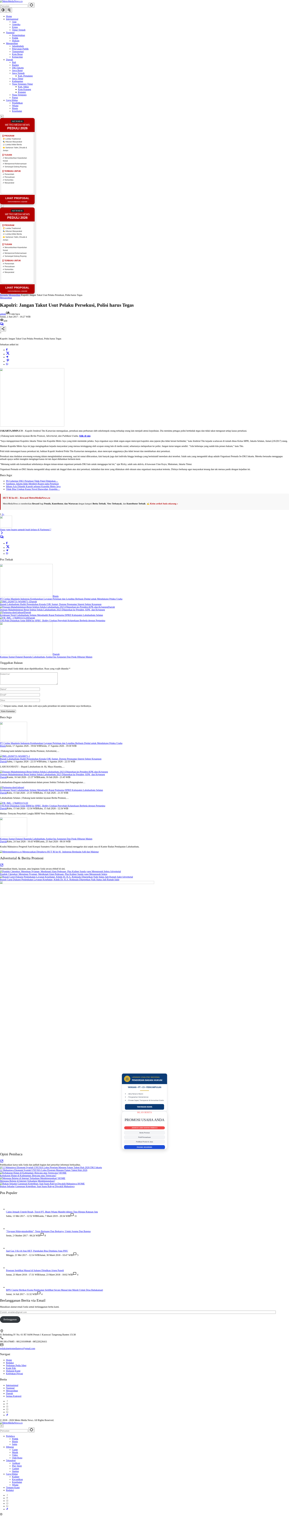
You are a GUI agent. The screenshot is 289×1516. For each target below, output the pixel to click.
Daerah (33, 601)
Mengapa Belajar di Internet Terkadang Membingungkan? (27, 1181)
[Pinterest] (7, 1404)
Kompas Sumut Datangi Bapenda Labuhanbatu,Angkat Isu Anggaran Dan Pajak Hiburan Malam (46, 657)
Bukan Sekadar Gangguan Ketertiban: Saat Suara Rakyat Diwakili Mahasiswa (37, 1186)
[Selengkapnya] (2, 866)
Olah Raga (17, 1457)
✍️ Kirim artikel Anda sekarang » (162, 504)
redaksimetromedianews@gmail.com (17, 1348)
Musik (15, 1452)
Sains (14, 1444)
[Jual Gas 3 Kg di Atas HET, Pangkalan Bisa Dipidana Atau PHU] (12, 1248)
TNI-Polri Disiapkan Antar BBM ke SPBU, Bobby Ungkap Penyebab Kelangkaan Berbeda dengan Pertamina (52, 620)
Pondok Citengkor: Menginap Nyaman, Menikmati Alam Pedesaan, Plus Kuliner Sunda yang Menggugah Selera (53, 874)
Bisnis (56, 596)
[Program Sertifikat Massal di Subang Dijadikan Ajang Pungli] (12, 1267)
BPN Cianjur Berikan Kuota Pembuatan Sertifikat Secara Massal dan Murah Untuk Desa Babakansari (54, 1290)
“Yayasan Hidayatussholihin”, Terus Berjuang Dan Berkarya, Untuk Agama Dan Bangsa (48, 1231)
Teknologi (11, 1460)
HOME (63, 1173)
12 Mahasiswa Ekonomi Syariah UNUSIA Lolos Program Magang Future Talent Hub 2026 (43, 1170)
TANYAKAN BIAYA (144, 1107)
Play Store (17, 1466)
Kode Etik (11, 1368)
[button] (31, 5)
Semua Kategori (13, 1396)
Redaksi (10, 1362)
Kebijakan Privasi (14, 1373)
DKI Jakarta (96, 1167)
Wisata (15, 1485)
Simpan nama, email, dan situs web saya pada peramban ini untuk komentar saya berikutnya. (48, 706)
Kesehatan (17, 1482)
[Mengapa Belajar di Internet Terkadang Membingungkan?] (29, 1178)
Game (15, 1449)
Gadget (15, 1468)
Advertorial (115, 871)
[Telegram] (7, 357)
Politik (15, 1439)
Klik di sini (84, 436)
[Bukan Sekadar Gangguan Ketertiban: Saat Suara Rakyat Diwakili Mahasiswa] (39, 1183)
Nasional (10, 1388)
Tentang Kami (13, 1487)
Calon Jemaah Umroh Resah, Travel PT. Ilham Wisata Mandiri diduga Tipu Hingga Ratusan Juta (52, 1212)
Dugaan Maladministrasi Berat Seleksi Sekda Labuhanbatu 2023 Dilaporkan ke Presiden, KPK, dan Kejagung (52, 609)
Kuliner (15, 1476)
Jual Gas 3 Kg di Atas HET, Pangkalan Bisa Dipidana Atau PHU (37, 1251)
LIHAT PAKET (144, 1147)
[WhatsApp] (7, 364)
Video (15, 1455)
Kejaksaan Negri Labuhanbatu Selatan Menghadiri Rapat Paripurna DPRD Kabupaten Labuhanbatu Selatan (51, 615)
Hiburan (10, 1447)
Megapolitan (6, 297)
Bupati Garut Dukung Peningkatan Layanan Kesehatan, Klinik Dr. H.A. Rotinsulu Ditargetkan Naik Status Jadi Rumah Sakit (59, 879)
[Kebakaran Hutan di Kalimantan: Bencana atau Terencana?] (29, 1173)
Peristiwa (10, 1436)
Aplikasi (16, 1463)
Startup (15, 1471)
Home (9, 1360)
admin (3, 314)
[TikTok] (7, 1415)
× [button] (1, 1426)
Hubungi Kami (13, 1371)
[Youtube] (7, 1409)
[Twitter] (8, 354)
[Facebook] (7, 350)
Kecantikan (17, 1479)
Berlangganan (10, 1319)
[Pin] (8, 361)
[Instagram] (7, 1406)
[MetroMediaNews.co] (11, 1)
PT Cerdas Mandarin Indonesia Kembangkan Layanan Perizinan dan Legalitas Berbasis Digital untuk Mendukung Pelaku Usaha (61, 599)
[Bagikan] (3, 329)
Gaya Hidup (12, 1474)
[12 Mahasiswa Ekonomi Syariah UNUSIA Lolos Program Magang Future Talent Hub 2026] (45, 1167)
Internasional (12, 1385)
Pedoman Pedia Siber (16, 1365)
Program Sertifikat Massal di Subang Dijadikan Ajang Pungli (35, 1270)
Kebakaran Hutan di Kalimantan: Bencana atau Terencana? (28, 1175)
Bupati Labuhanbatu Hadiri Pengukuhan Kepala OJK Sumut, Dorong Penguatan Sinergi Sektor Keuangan (50, 604)
